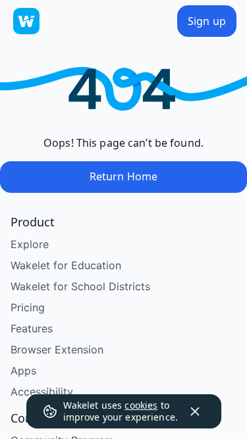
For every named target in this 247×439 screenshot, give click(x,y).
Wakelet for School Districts (80, 286)
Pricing (28, 307)
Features (32, 328)
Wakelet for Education (66, 265)
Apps (23, 370)
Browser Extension (57, 349)
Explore (30, 244)
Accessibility (42, 391)
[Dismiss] (195, 411)
